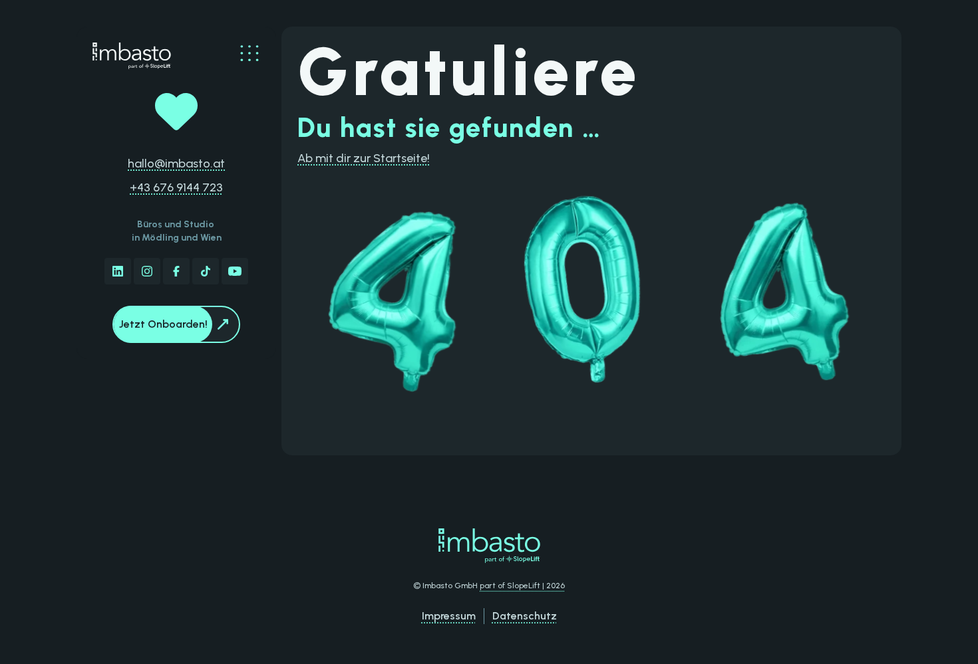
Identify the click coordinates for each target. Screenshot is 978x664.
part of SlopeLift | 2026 (522, 585)
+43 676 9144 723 (176, 187)
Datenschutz (524, 615)
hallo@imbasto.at (176, 163)
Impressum (449, 615)
